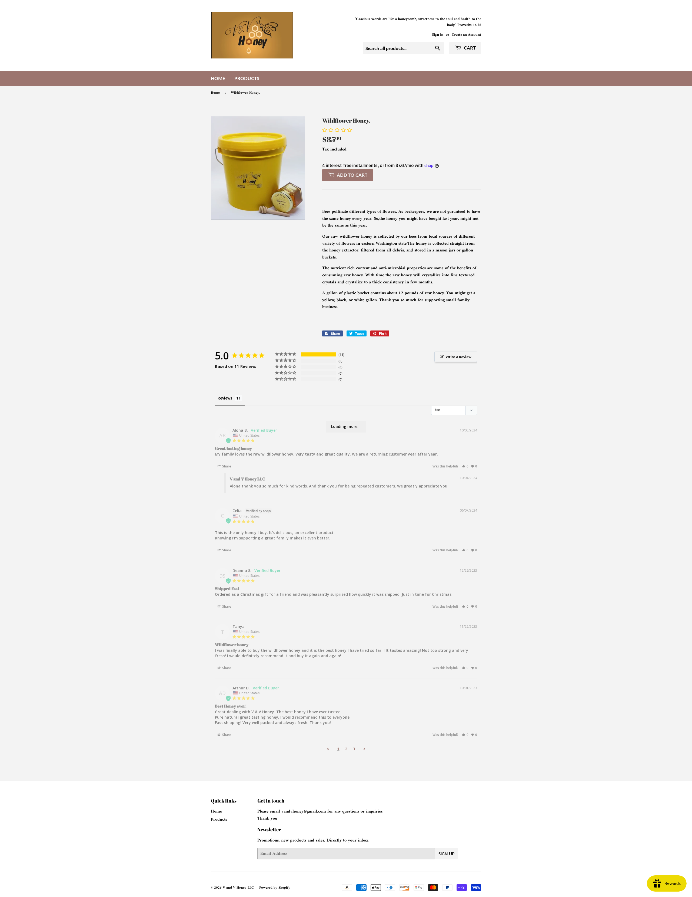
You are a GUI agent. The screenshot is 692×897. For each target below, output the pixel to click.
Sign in (437, 35)
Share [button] (226, 466)
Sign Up (446, 853)
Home (218, 78)
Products (246, 78)
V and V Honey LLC (238, 888)
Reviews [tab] (225, 398)
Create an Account (466, 35)
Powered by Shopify (274, 888)
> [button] (364, 748)
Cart (469, 48)
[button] (465, 466)
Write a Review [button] (458, 356)
